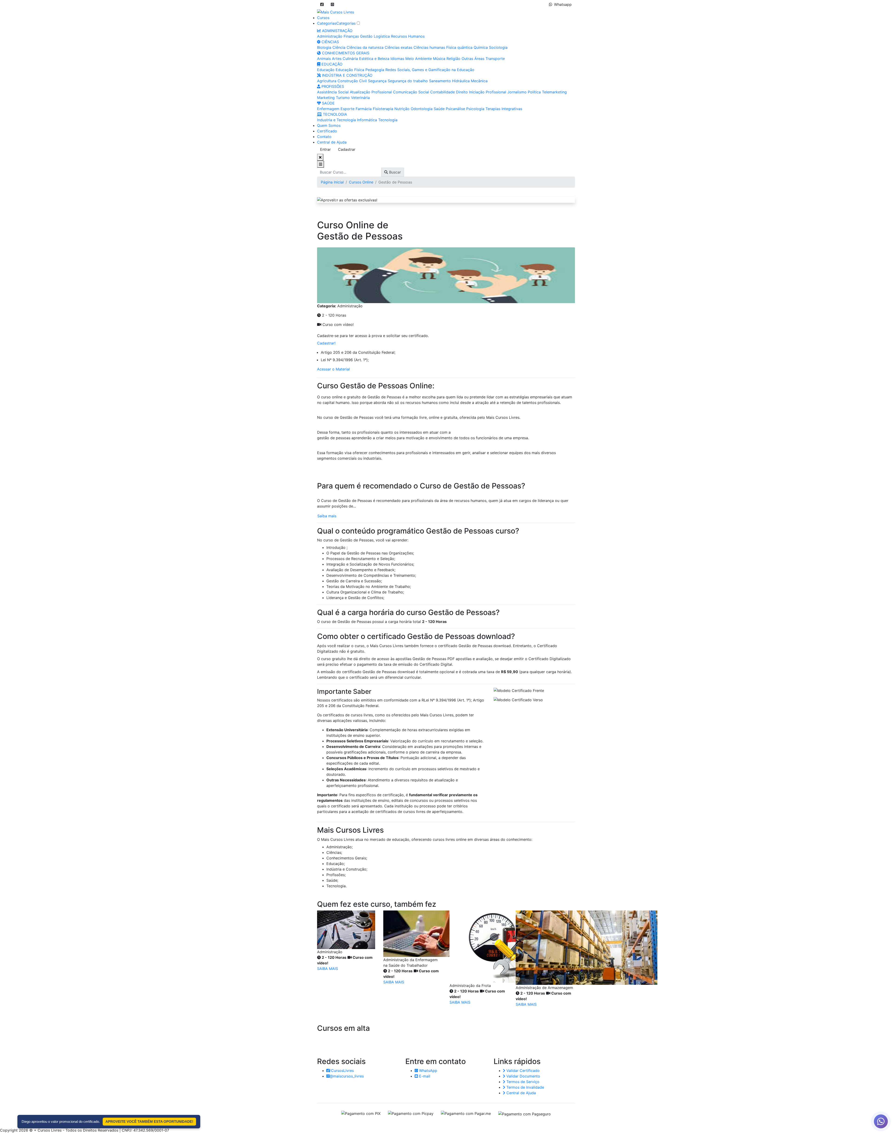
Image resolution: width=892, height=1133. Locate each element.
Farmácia (364, 108)
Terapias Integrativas (503, 108)
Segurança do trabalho (408, 81)
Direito (462, 92)
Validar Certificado (522, 1070)
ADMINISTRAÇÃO (336, 30)
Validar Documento (522, 1076)
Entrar (325, 149)
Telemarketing (554, 92)
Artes (336, 58)
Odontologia (422, 108)
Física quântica (459, 47)
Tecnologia (387, 120)
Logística (382, 36)
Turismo (343, 97)
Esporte (347, 108)
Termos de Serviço (522, 1081)
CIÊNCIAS (329, 41)
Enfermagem (328, 108)
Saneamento (440, 81)
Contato (324, 136)
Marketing (326, 97)
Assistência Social (333, 92)
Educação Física (350, 69)
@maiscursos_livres (347, 1076)
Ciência (338, 47)
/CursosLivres (342, 1070)
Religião (453, 58)
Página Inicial (332, 182)
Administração (329, 36)
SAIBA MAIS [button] (327, 968)
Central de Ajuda (332, 142)
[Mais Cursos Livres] (335, 11)
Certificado (327, 131)
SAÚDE (328, 103)
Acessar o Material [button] (333, 369)
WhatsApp (427, 1070)
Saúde (439, 108)
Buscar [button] (394, 172)
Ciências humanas (429, 47)
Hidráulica (461, 81)
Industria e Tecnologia (336, 120)
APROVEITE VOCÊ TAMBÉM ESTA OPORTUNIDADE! (149, 1121)
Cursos (323, 17)
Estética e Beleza (374, 58)
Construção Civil (352, 81)
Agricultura (326, 81)
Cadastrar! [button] (326, 343)
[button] (322, 4)
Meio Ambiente (418, 58)
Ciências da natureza (365, 47)
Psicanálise (455, 108)
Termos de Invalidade (524, 1087)
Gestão (366, 36)
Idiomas (397, 58)
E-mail (424, 1076)
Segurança (377, 81)
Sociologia (498, 47)
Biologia (324, 47)
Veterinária (360, 97)
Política (534, 92)
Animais (324, 58)
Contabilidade (442, 92)
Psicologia (475, 108)
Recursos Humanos (408, 36)
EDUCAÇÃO (331, 64)
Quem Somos (329, 125)
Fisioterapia (383, 108)
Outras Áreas (473, 58)
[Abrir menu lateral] (320, 164)
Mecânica (479, 81)
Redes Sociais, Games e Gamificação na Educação (429, 69)
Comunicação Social (411, 92)
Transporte (495, 58)
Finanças (351, 36)
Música (439, 58)
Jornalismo (517, 92)
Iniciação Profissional (487, 92)
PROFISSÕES (332, 86)
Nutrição (402, 108)
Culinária (350, 58)
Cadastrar (346, 149)
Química (481, 47)
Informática (367, 120)
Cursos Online (361, 182)
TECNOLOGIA (334, 114)
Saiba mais (326, 516)
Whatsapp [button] (563, 4)
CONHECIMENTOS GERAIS (345, 53)
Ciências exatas (398, 47)
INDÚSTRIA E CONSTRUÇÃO (346, 75)
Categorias (326, 23)
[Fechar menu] (320, 157)
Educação (325, 69)
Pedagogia (374, 69)
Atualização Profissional (371, 92)
